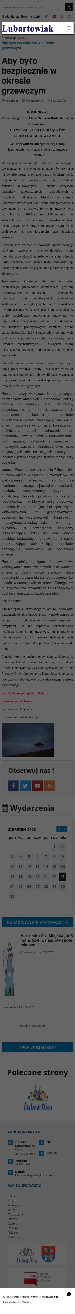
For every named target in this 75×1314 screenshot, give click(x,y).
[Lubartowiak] (28, 28)
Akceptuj (26, 1302)
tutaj (56, 1296)
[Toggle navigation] (69, 28)
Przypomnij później (12, 1302)
